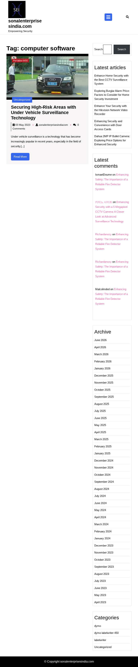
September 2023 (104, 566)
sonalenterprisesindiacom (53, 124)
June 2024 (100, 503)
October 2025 (102, 389)
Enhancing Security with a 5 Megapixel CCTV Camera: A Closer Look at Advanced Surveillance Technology (112, 211)
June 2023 (100, 588)
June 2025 (100, 418)
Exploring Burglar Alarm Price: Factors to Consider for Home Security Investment (112, 94)
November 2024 (103, 467)
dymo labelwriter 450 (106, 632)
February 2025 (102, 446)
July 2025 (100, 410)
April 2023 (100, 602)
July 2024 (100, 495)
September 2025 (104, 396)
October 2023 (102, 559)
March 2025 (101, 439)
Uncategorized (22, 99)
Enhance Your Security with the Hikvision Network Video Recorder (110, 109)
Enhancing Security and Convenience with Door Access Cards (108, 125)
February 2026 (102, 361)
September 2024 (104, 481)
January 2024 (102, 538)
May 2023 (100, 595)
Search (98, 49)
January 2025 (102, 453)
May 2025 (100, 425)
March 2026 (101, 354)
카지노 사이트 (103, 202)
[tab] (108, 17)
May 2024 (100, 510)
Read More (21, 158)
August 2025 (101, 403)
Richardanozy (103, 234)
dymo (97, 625)
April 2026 (100, 347)
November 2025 (103, 382)
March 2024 (101, 524)
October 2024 (102, 474)
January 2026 (102, 368)
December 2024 (103, 460)
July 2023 (100, 580)
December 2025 (103, 375)
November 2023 (103, 552)
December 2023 (103, 545)
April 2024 (100, 517)
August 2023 (101, 573)
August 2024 (101, 488)
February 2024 (102, 531)
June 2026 (100, 340)
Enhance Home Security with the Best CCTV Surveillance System (111, 79)
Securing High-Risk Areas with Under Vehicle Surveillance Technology (43, 112)
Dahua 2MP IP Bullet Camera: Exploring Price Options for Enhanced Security (112, 140)
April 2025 (100, 432)
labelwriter (100, 640)
